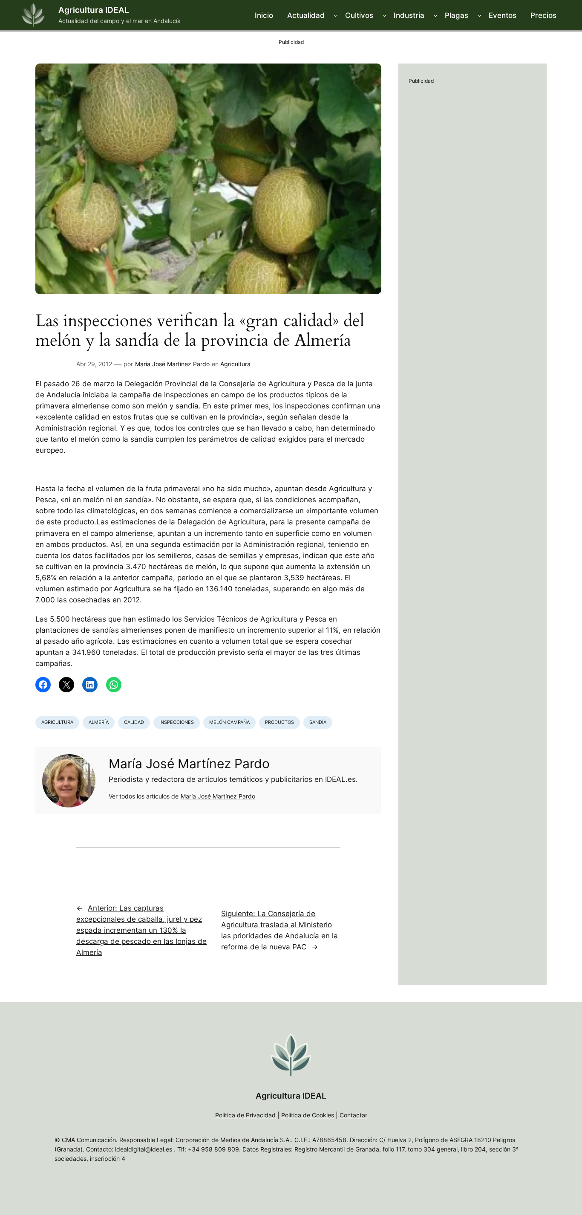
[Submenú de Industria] (435, 15)
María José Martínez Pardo (172, 363)
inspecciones (176, 722)
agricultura (57, 722)
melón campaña (229, 722)
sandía (317, 722)
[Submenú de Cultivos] (384, 15)
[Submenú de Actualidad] (336, 15)
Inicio (264, 15)
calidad (134, 722)
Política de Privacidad (245, 1115)
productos (279, 722)
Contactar (353, 1115)
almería (99, 722)
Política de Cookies (307, 1115)
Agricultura (235, 363)
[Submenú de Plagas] (479, 15)
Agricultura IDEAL (93, 10)
